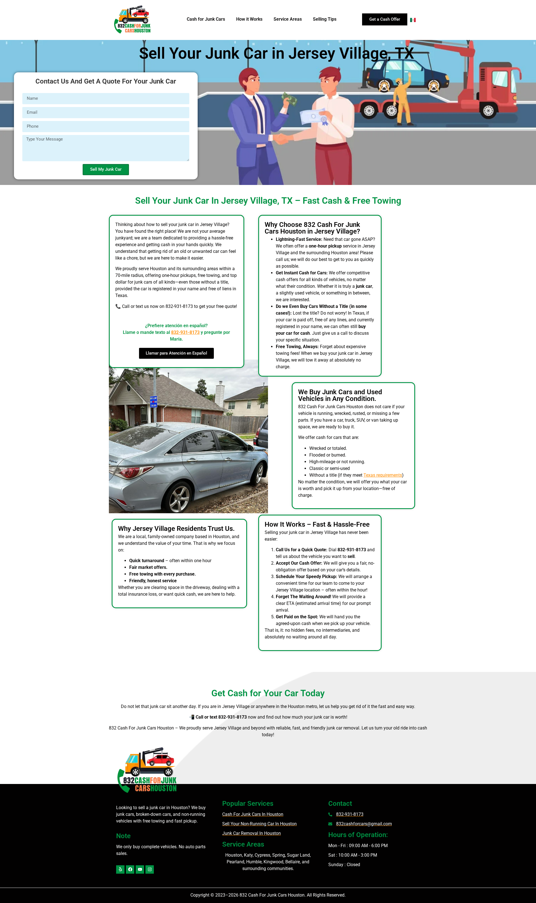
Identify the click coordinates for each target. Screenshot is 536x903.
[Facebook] (130, 869)
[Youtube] (140, 869)
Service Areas (288, 19)
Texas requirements (382, 475)
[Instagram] (149, 869)
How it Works (249, 19)
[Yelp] (120, 869)
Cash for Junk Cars (206, 19)
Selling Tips (324, 19)
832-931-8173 (185, 332)
